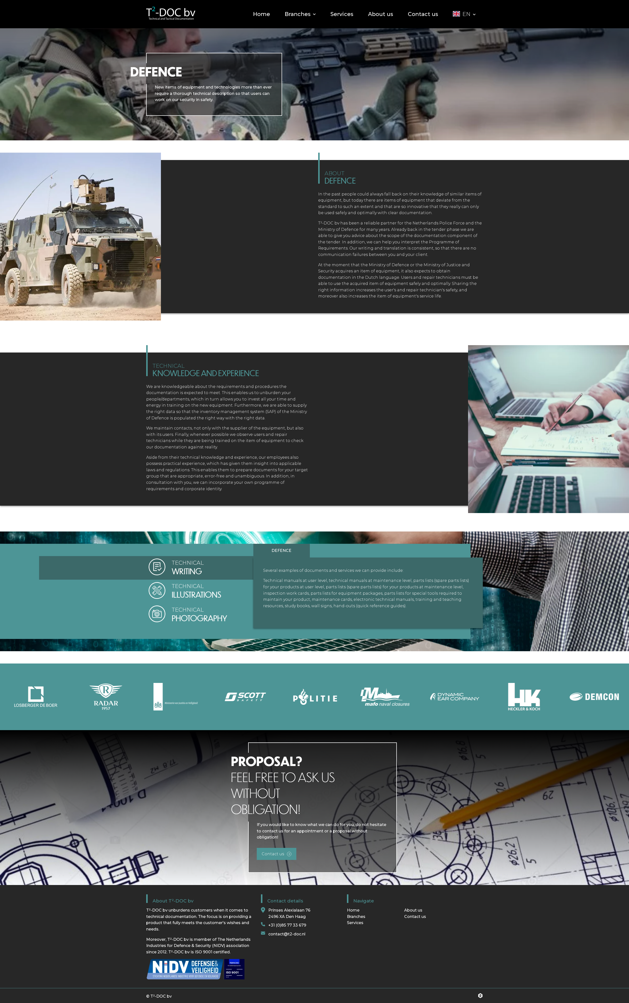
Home (353, 910)
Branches (356, 916)
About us (413, 910)
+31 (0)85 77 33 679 (287, 925)
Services (355, 922)
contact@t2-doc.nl (286, 934)
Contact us (415, 916)
